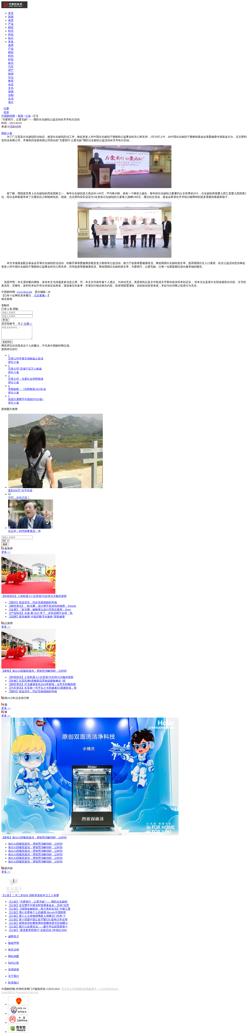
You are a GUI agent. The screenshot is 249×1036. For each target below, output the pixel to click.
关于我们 (13, 976)
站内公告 (13, 962)
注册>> (28, 323)
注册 (6, 108)
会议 (11, 84)
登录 (6, 112)
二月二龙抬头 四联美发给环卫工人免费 (30, 895)
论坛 (11, 77)
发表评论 (7, 342)
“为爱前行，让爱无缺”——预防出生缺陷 (37, 901)
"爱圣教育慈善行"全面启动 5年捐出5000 (37, 930)
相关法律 (13, 949)
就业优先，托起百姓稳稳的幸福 (32, 602)
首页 (11, 13)
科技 (11, 34)
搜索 (5, 544)
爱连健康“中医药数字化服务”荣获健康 (36, 616)
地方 (11, 102)
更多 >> (6, 552)
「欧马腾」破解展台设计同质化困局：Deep (39, 609)
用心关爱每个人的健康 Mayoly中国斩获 (37, 912)
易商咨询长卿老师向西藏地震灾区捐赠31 (38, 923)
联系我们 (13, 982)
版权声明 (13, 943)
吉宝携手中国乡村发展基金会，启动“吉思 (38, 905)
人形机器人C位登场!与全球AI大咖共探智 (34, 596)
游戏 (11, 91)
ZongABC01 (8, 992)
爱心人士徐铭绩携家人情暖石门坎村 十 (37, 915)
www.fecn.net (24, 291)
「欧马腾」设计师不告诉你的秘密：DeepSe (42, 605)
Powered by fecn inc (27, 992)
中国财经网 (8, 115)
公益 (28, 115)
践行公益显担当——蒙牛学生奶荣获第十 (38, 926)
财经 (11, 27)
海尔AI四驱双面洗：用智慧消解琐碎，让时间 (34, 670)
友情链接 (13, 969)
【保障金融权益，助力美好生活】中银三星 (39, 908)
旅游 (11, 73)
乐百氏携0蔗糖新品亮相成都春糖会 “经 (37, 680)
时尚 (11, 31)
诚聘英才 (13, 936)
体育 (11, 20)
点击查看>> (41, 295)
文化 (11, 87)
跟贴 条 (6, 133)
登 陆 (5, 320)
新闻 (11, 16)
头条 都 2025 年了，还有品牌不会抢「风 (40, 613)
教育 (11, 80)
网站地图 (13, 956)
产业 (11, 23)
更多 (11, 41)
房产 (11, 70)
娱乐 (11, 38)
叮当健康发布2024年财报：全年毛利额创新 (42, 684)
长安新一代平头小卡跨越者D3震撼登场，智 (42, 687)
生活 (11, 98)
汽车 (11, 66)
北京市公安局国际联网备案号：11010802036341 (90, 989)
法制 (11, 95)
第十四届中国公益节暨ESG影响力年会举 (38, 919)
